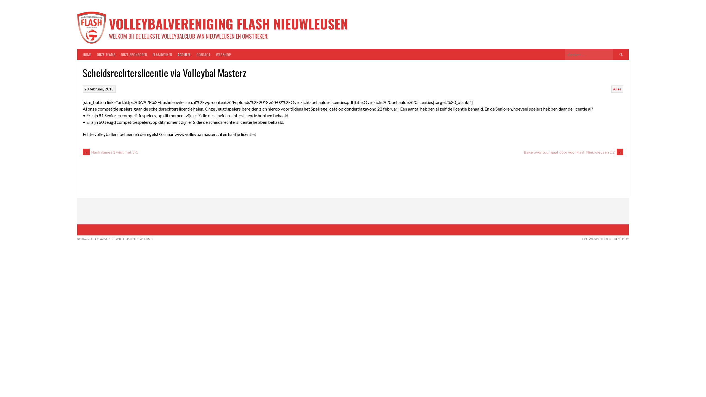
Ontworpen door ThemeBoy (605, 239)
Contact (203, 54)
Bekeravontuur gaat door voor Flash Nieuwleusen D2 (573, 152)
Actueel (184, 54)
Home (87, 54)
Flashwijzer (162, 54)
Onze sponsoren (134, 54)
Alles (617, 89)
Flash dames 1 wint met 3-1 (111, 152)
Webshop (223, 54)
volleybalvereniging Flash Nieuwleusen (228, 23)
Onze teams (106, 54)
